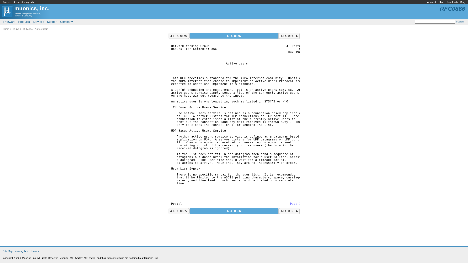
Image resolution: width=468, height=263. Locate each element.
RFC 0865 (180, 35)
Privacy (35, 251)
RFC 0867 (288, 35)
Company (66, 21)
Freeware (9, 21)
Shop (441, 2)
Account (431, 2)
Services (38, 21)
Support (52, 21)
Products (24, 21)
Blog (462, 2)
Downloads (452, 2)
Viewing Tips (21, 251)
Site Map (7, 251)
